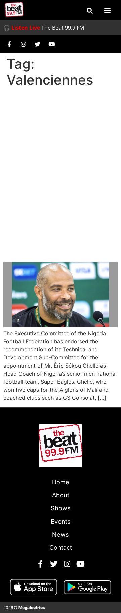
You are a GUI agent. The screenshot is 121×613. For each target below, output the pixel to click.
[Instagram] (23, 44)
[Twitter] (37, 44)
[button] (89, 10)
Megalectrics (31, 607)
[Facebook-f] (9, 44)
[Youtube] (51, 44)
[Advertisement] (60, 154)
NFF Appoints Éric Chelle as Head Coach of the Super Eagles (59, 237)
